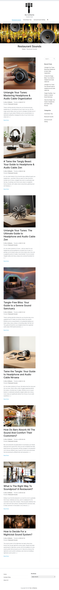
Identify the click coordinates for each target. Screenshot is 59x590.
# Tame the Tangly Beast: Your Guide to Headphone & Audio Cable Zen (19, 164)
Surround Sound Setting (39, 19)
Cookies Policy (7, 577)
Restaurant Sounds (16, 19)
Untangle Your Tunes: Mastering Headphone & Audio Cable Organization (18, 95)
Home (5, 574)
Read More (6, 120)
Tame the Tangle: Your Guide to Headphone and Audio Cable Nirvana (19, 374)
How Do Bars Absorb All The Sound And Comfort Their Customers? (19, 432)
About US (6, 580)
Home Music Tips (27, 19)
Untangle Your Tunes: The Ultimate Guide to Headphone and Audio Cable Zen (49, 87)
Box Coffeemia (29, 15)
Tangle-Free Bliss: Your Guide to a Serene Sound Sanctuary (17, 305)
